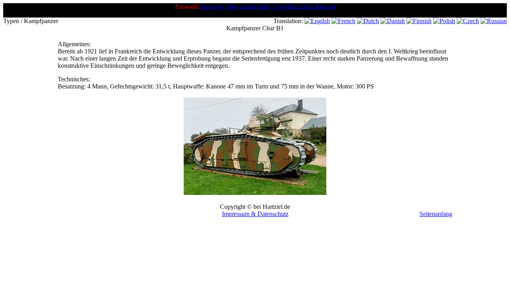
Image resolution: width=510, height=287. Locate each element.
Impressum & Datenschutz (255, 213)
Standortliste (254, 6)
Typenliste (285, 6)
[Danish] (393, 21)
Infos (231, 6)
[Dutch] (368, 21)
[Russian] (494, 21)
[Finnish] (419, 21)
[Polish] (444, 21)
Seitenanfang (436, 213)
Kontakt (325, 6)
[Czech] (468, 21)
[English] (317, 21)
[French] (343, 21)
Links (306, 6)
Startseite (211, 6)
